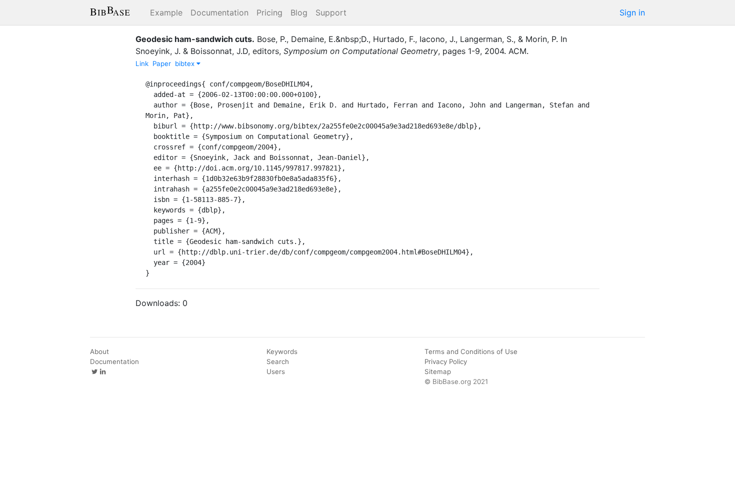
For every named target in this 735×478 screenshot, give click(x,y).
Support (331, 13)
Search (277, 362)
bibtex (185, 64)
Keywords (282, 352)
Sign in (632, 13)
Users (275, 372)
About (99, 352)
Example (166, 13)
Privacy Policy (445, 362)
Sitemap (437, 372)
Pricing (269, 13)
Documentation (219, 13)
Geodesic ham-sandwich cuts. (195, 39)
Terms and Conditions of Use (471, 352)
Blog (299, 13)
